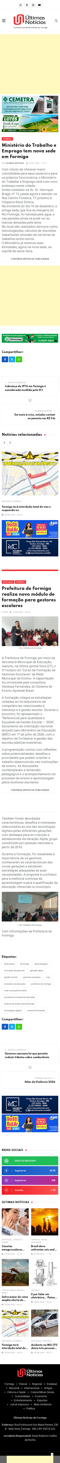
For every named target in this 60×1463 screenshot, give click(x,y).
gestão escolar (11, 977)
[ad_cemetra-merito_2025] (30, 104)
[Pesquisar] (56, 20)
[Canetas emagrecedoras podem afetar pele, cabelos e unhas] (15, 1221)
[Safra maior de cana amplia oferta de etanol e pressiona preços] (15, 1272)
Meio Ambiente (42, 1404)
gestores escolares (32, 977)
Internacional (31, 1388)
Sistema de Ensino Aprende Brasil (19, 1004)
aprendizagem (41, 964)
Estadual (52, 1383)
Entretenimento (23, 1400)
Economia (41, 1396)
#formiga (24, 964)
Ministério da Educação (14, 984)
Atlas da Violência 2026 (40, 1082)
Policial (23, 1383)
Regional (47, 1341)
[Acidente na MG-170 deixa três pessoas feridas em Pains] (44, 1323)
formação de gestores (14, 970)
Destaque (7, 501)
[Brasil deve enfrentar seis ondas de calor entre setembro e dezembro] (44, 1221)
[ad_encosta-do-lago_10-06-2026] (30, 123)
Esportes (42, 1400)
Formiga (17, 501)
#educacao (9, 964)
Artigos (35, 1290)
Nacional (14, 1388)
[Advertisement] (30, 64)
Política (31, 1408)
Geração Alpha (36, 970)
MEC (48, 977)
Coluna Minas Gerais (13, 1290)
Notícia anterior (17, 383)
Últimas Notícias (15, 163)
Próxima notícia (43, 411)
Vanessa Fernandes (36, 1010)
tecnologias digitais (13, 1010)
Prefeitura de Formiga (41, 984)
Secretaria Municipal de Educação (19, 997)
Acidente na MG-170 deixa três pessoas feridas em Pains (44, 1348)
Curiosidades (22, 1396)
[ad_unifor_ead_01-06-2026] (30, 528)
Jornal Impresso (19, 1404)
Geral (5, 1293)
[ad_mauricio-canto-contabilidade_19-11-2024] (30, 547)
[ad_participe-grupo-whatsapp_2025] (30, 338)
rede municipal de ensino (15, 990)
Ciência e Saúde (39, 1240)
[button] (4, 442)
